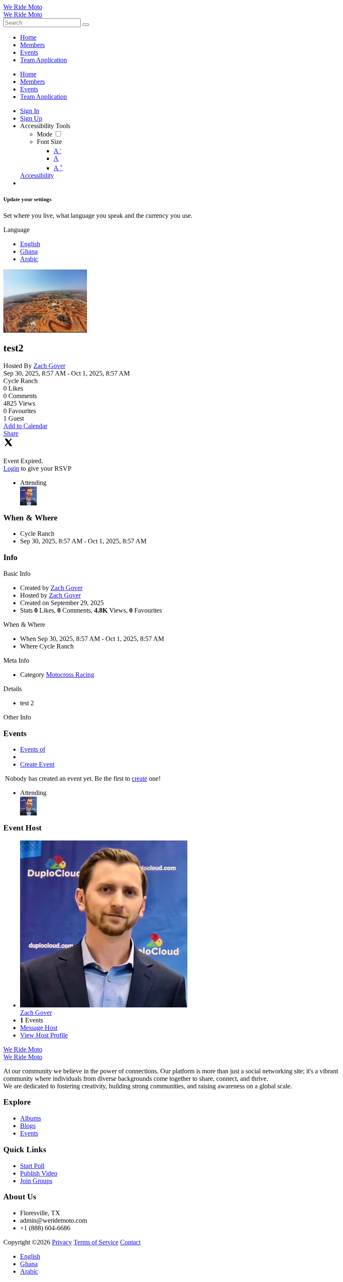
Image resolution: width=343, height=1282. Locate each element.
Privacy (62, 1242)
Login (11, 468)
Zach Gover (49, 365)
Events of (32, 749)
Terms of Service (96, 1242)
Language (16, 229)
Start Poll (32, 1165)
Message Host (38, 1027)
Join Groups (36, 1180)
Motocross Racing (70, 674)
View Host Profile (44, 1035)
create (139, 778)
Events (29, 1133)
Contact (130, 1242)
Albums (30, 1118)
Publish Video (38, 1173)
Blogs (28, 1125)
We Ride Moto (22, 6)
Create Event (37, 764)
